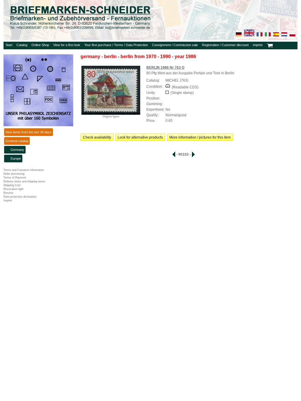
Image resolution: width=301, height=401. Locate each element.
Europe (16, 158)
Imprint (257, 45)
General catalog (17, 141)
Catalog (21, 45)
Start (9, 45)
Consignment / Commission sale (175, 45)
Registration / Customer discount (225, 45)
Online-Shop (40, 45)
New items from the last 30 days (28, 132)
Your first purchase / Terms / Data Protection (116, 45)
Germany (17, 149)
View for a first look (66, 45)
